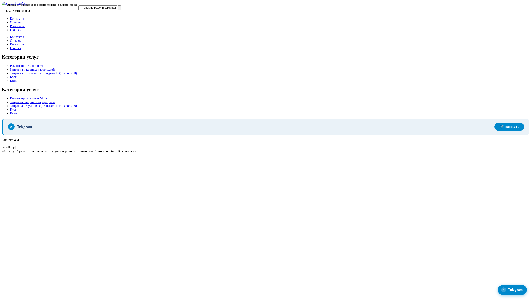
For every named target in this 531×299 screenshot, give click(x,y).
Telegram (515, 290)
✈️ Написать (509, 127)
